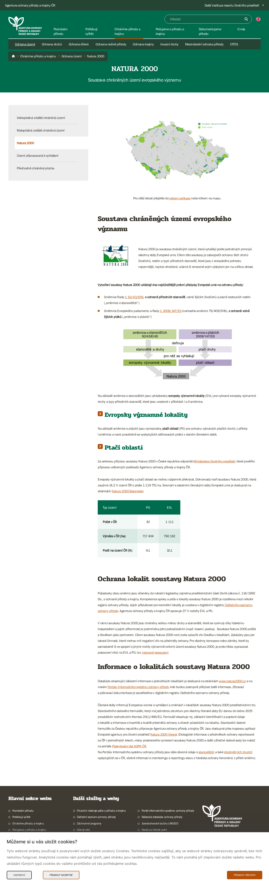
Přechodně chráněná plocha (35, 168)
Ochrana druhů (52, 44)
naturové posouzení (155, 652)
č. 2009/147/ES (170, 311)
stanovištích (206, 752)
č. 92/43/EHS (134, 297)
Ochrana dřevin (79, 44)
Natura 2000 (25, 143)
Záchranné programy (89, 823)
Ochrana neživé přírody (111, 44)
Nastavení (19, 875)
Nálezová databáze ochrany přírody (162, 817)
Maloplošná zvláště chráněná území (41, 130)
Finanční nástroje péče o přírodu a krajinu (101, 810)
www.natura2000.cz (232, 681)
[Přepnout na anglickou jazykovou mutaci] (258, 19)
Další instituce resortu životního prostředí (232, 5)
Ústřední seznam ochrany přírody (96, 817)
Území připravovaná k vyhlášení (37, 155)
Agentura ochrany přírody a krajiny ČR (30, 5)
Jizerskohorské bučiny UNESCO (160, 823)
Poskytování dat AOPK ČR (129, 746)
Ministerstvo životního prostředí (214, 461)
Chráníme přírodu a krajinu (28, 823)
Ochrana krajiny (143, 44)
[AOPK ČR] (13, 56)
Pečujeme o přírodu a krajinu (29, 829)
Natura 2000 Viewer (163, 734)
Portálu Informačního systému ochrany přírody (138, 687)
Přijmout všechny (245, 875)
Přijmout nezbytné (61, 875)
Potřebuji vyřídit (21, 817)
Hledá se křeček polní (154, 829)
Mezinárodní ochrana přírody (204, 44)
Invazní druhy (169, 44)
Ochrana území (25, 44)
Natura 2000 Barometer (127, 491)
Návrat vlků (83, 829)
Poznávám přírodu (22, 810)
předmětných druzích (238, 752)
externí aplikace (179, 198)
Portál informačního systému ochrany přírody (168, 810)
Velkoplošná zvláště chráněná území (41, 118)
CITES (234, 44)
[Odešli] (246, 19)
